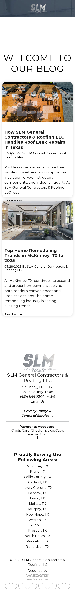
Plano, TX (37, 471)
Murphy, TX (37, 509)
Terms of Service (37, 416)
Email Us (37, 401)
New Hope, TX (37, 514)
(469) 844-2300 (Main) (37, 397)
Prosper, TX (37, 530)
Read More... (14, 314)
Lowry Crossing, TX (37, 488)
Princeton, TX (37, 541)
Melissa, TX (37, 504)
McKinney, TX (37, 466)
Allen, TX (37, 525)
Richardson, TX (37, 547)
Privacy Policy (38, 411)
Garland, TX (37, 482)
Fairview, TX (37, 493)
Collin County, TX (37, 477)
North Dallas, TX (37, 536)
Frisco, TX (37, 498)
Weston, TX (37, 520)
